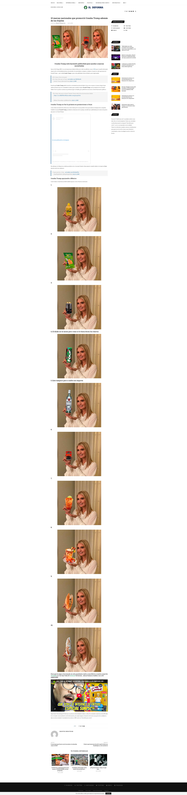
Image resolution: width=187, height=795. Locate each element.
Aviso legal (88, 790)
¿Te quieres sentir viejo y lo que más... (98, 768)
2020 (95, 69)
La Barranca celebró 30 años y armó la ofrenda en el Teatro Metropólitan (129, 65)
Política (89, 2)
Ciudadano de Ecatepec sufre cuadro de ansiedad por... (79, 768)
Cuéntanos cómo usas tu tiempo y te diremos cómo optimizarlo (128, 106)
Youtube (53, 676)
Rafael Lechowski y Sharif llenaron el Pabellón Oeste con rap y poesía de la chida (129, 56)
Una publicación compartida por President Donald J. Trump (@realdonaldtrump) (70, 161)
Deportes (81, 2)
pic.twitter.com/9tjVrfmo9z (74, 79)
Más (124, 2)
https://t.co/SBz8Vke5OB (60, 95)
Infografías (116, 2)
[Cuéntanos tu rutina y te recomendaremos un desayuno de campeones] (115, 80)
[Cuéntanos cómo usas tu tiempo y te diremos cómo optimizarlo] (115, 107)
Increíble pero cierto (102, 2)
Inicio (53, 2)
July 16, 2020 (76, 174)
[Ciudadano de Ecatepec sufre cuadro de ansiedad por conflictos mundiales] (79, 760)
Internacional (70, 2)
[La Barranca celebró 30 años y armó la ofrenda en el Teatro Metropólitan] (115, 66)
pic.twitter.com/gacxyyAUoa (74, 95)
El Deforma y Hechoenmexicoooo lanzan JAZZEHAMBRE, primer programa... (60, 769)
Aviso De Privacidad (97, 790)
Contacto (106, 790)
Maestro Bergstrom (60, 23)
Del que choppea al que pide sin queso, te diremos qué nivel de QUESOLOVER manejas (129, 88)
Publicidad (80, 790)
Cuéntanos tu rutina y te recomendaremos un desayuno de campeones (128, 79)
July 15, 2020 (73, 81)
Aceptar (108, 793)
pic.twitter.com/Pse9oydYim (72, 172)
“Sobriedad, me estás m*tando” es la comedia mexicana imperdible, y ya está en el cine (129, 48)
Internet (72, 676)
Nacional (60, 2)
